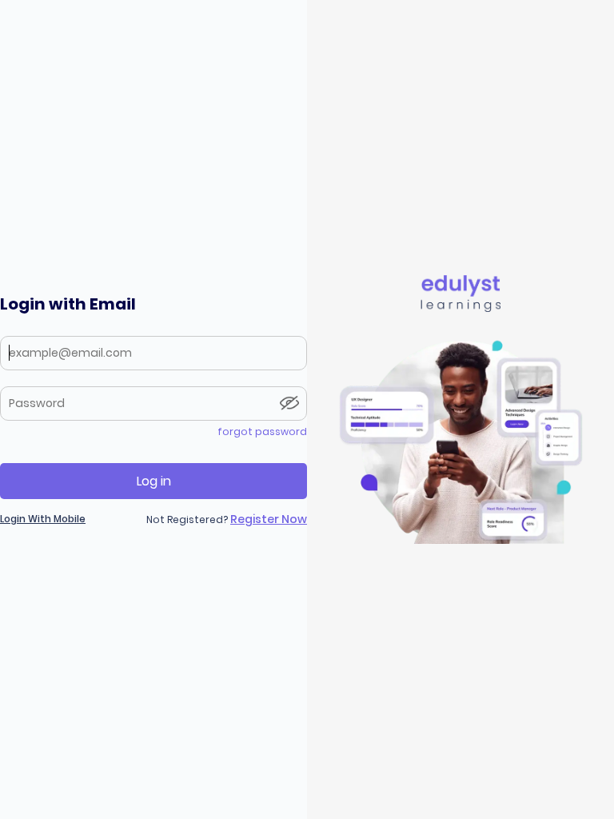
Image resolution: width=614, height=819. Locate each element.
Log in (154, 481)
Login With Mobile (43, 518)
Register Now (268, 519)
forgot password (262, 431)
